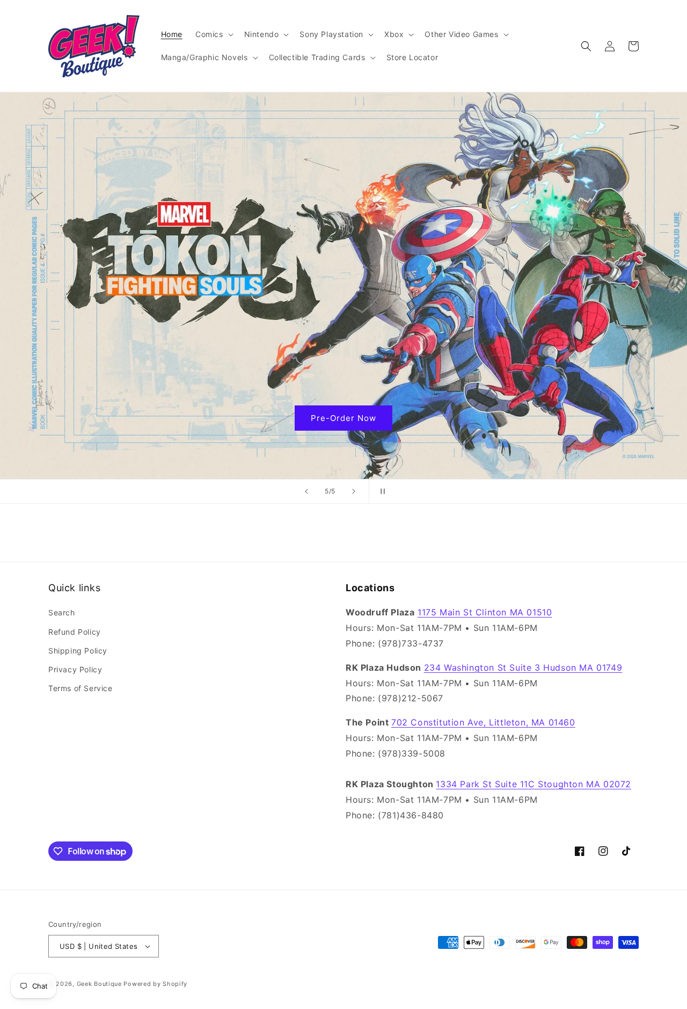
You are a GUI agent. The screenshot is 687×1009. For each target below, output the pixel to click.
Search (61, 612)
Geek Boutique (99, 984)
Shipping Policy (77, 650)
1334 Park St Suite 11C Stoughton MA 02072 (533, 784)
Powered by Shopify (155, 984)
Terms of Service (80, 688)
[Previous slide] (306, 491)
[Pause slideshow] (380, 491)
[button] (213, 34)
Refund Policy (74, 631)
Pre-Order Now (343, 418)
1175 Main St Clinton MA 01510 (485, 612)
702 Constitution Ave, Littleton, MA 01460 (483, 722)
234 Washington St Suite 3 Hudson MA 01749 (523, 667)
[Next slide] (354, 491)
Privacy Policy (75, 669)
